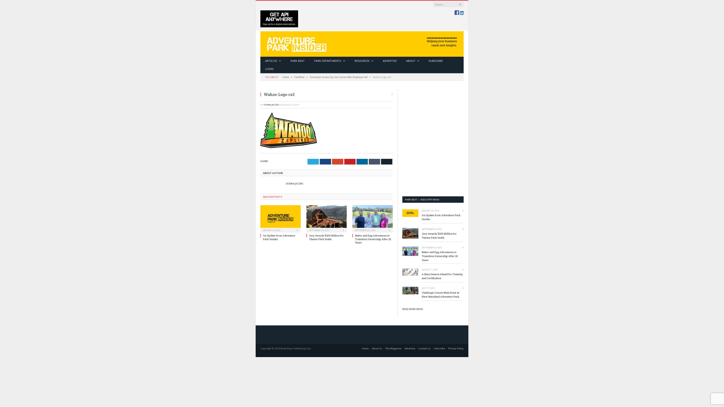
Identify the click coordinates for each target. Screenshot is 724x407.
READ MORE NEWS (412, 309)
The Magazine (393, 348)
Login (269, 69)
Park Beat (297, 61)
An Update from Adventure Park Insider (441, 217)
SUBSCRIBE (436, 61)
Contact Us (424, 348)
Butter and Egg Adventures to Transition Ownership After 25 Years (373, 239)
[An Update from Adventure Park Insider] (280, 218)
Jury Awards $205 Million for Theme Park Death (326, 237)
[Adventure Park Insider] (362, 43)
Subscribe (439, 348)
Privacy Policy (456, 348)
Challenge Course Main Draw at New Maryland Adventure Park (440, 294)
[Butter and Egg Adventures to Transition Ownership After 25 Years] (372, 218)
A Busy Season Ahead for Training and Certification (442, 276)
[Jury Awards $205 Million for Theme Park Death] (326, 218)
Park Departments (327, 61)
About (410, 61)
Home (365, 348)
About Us (377, 348)
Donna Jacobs (271, 104)
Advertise (390, 61)
